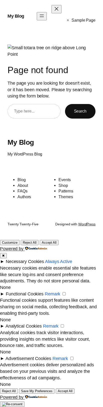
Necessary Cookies (25, 261)
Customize (10, 242)
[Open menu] (42, 16)
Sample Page (84, 20)
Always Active (58, 261)
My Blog (16, 16)
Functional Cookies (25, 293)
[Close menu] (57, 9)
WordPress (87, 224)
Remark (52, 293)
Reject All (29, 242)
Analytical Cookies (24, 326)
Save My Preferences (36, 391)
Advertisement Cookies (28, 358)
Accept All (49, 242)
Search (80, 111)
